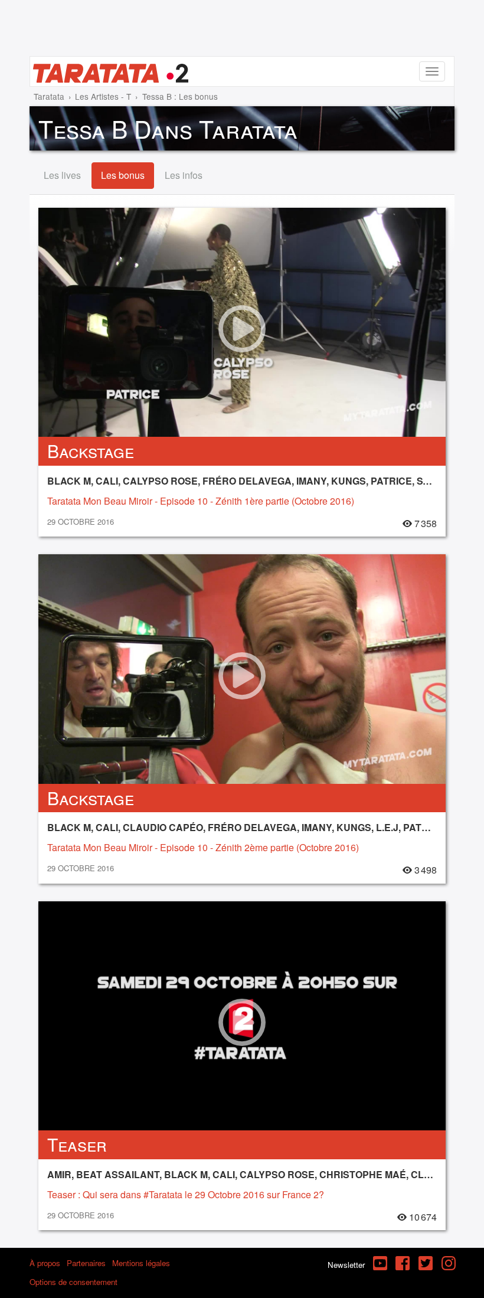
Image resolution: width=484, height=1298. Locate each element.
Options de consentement (73, 1281)
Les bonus (123, 175)
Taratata (49, 96)
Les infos (183, 175)
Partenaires (86, 1262)
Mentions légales (141, 1262)
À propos (45, 1262)
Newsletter (346, 1264)
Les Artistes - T (103, 96)
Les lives (62, 175)
